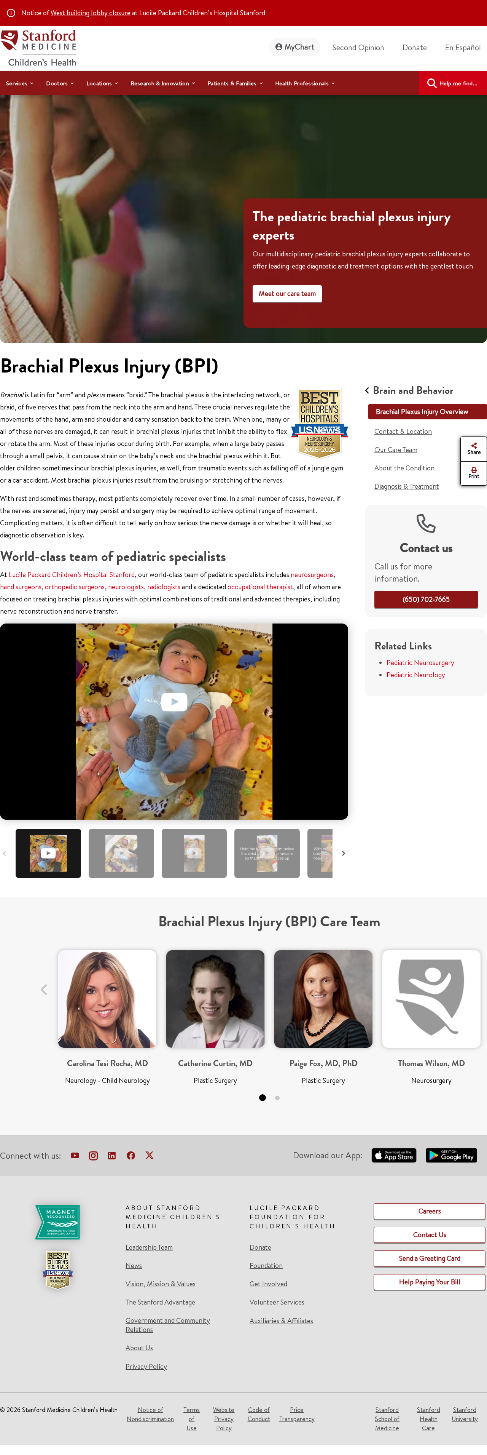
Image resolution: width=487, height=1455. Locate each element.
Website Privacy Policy (223, 1418)
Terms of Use (191, 1418)
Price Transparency (297, 1414)
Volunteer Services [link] (277, 1302)
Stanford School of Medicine (387, 1418)
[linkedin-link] (112, 1157)
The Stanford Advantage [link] (160, 1302)
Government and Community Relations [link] (168, 1325)
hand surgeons (20, 587)
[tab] (48, 853)
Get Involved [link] (268, 1284)
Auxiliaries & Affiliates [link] (281, 1320)
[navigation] (243, 83)
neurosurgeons (311, 574)
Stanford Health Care (428, 1418)
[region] (243, 214)
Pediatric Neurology (416, 675)
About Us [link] (139, 1348)
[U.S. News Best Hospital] (57, 1270)
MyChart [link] (299, 47)
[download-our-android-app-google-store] (451, 1155)
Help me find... (458, 83)
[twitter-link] (149, 1157)
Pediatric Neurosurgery (420, 662)
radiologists (163, 587)
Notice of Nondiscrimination (150, 1414)
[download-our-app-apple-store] (394, 1155)
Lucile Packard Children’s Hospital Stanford (72, 574)
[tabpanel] (107, 1020)
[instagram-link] (93, 1157)
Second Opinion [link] (358, 47)
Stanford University (465, 1414)
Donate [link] (415, 47)
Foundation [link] (266, 1265)
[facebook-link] (131, 1157)
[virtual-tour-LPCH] (75, 1157)
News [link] (134, 1265)
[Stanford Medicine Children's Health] (38, 47)
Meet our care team (287, 293)
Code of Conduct (259, 1414)
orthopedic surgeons (75, 587)
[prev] (44, 985)
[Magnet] (57, 1222)
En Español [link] (463, 47)
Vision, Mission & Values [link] (161, 1284)
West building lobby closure (91, 13)
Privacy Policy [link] (146, 1366)
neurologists (126, 587)
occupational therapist (260, 587)
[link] (466, 48)
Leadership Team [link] (149, 1247)
